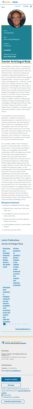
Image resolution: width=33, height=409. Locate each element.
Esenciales (7, 395)
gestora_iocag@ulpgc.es (13, 370)
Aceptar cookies (11, 379)
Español (26, 6)
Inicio (3, 7)
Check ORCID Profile (10, 56)
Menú (31, 6)
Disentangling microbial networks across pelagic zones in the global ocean (6, 257)
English (17, 6)
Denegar (11, 385)
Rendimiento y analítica (12, 397)
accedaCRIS (7, 50)
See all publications (22, 329)
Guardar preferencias (12, 401)
